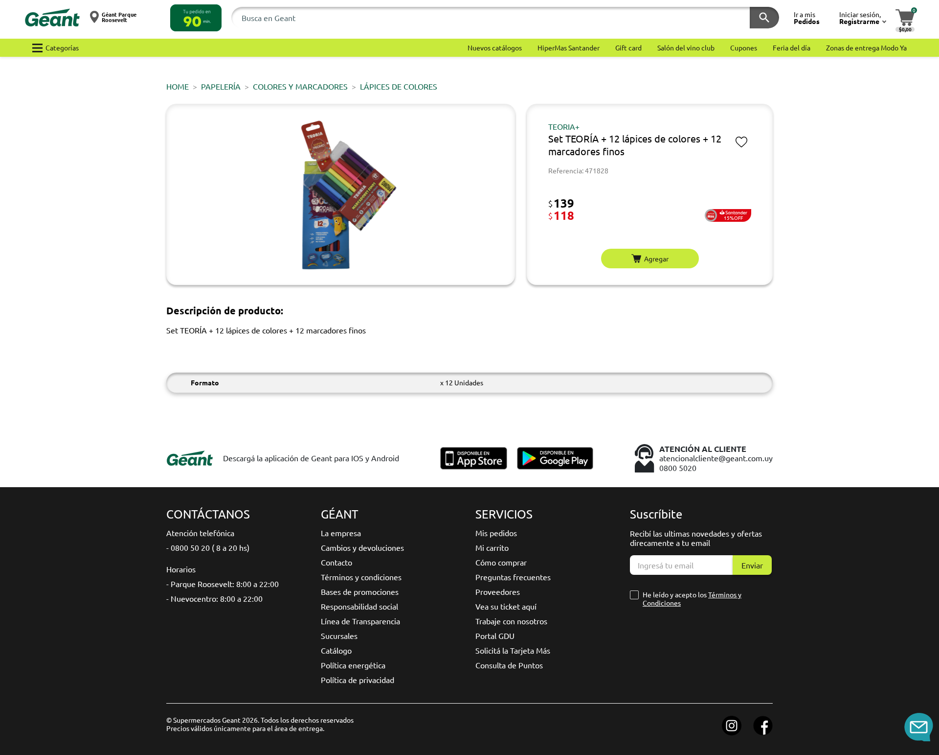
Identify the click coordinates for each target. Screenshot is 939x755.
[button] (196, 17)
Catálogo (336, 650)
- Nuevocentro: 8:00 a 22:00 (214, 598)
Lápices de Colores (398, 86)
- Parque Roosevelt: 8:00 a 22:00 (222, 584)
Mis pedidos (496, 533)
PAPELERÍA (221, 86)
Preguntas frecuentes (513, 577)
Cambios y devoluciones (362, 547)
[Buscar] (764, 17)
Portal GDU (494, 635)
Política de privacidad (357, 680)
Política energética (353, 665)
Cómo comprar (501, 562)
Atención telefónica (200, 533)
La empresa (341, 533)
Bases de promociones (360, 591)
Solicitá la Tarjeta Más (512, 650)
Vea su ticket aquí (506, 606)
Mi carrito (492, 547)
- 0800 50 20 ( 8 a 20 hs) (207, 547)
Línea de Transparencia (360, 621)
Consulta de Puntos (509, 665)
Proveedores (497, 591)
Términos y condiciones (361, 577)
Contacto (336, 562)
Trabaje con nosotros (511, 621)
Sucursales (339, 635)
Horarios (181, 569)
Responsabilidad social (359, 606)
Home (177, 86)
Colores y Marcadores (300, 86)
